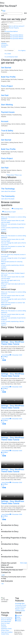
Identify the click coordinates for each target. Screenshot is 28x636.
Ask (2, 583)
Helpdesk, (4, 43)
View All (3, 231)
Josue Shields (5, 355)
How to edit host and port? (16, 26)
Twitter (18, 617)
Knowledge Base (19, 603)
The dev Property (14, 28)
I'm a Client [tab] (7, 53)
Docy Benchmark (6, 621)
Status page (23, 563)
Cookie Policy (5, 634)
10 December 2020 (16, 355)
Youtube (18, 620)
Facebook (19, 615)
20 (3, 358)
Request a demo (19, 609)
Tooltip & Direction (20, 607)
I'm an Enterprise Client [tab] (11, 57)
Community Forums (20, 605)
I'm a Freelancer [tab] (9, 50)
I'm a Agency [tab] (22, 50)
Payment (3, 47)
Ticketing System (20, 610)
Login (3, 575)
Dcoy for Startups (6, 619)
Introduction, (4, 45)
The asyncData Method (11, 31)
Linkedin (18, 619)
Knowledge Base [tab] (18, 208)
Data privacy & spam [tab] (10, 211)
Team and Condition (7, 632)
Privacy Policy (5, 630)
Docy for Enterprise (6, 618)
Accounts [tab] (6, 208)
